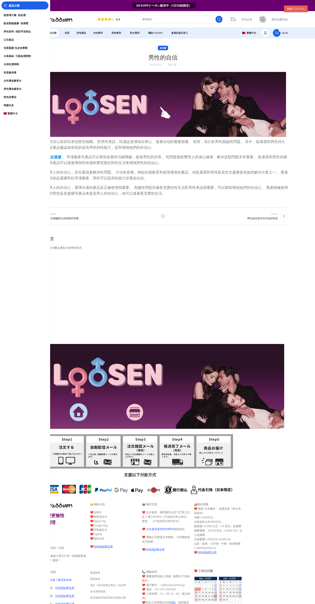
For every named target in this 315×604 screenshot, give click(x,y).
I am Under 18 (173, 333)
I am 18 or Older (143, 333)
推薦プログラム (296, 8)
